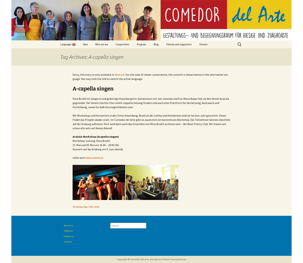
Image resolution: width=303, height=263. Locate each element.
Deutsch (119, 74)
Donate (203, 44)
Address (68, 230)
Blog (156, 44)
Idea (85, 44)
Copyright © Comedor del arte (133, 259)
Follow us (69, 236)
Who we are (101, 44)
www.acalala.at (94, 157)
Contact (68, 241)
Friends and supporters (179, 44)
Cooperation (122, 44)
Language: (66, 44)
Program (141, 44)
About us (68, 225)
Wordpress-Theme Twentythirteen (168, 259)
